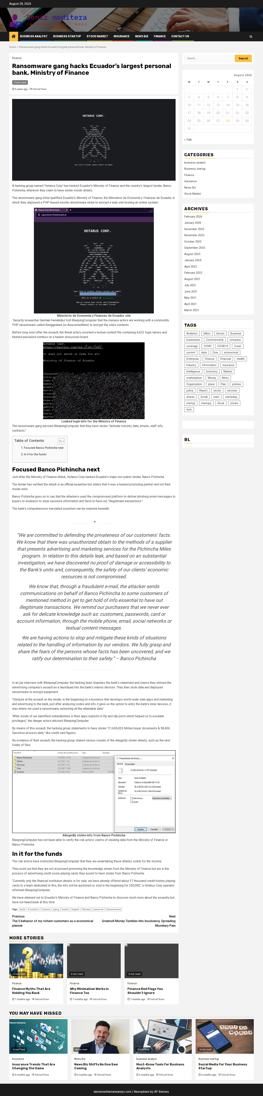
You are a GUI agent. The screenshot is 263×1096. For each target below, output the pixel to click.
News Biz (141, 36)
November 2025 (194, 235)
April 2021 (190, 304)
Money (212, 377)
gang (56, 909)
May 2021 (190, 298)
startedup (231, 396)
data (204, 352)
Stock (220, 403)
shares (190, 396)
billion (207, 333)
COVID (207, 346)
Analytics (192, 333)
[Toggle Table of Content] (59, 441)
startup (190, 403)
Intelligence (193, 371)
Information (209, 365)
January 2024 (192, 260)
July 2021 (190, 285)
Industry (191, 365)
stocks (234, 403)
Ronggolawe (53, 325)
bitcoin (220, 333)
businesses (193, 339)
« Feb (188, 139)
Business (235, 333)
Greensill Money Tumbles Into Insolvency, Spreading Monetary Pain (139, 921)
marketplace (194, 377)
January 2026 (192, 223)
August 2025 (192, 254)
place (211, 384)
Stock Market (97, 36)
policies (236, 384)
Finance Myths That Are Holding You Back (31, 991)
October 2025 (192, 241)
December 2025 (194, 229)
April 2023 (190, 266)
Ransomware (113, 909)
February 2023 (193, 273)
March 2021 (191, 310)
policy (189, 390)
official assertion (75, 484)
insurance (229, 365)
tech (189, 409)
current (190, 352)
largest (75, 909)
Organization (194, 384)
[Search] (251, 36)
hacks (65, 909)
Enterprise (192, 358)
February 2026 (193, 216)
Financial (225, 358)
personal (98, 909)
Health (241, 358)
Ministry (86, 909)
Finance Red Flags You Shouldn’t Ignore (145, 991)
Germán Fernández (52, 320)
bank (22, 909)
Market (228, 371)
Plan (223, 384)
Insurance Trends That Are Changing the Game (33, 1066)
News (225, 377)
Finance (160, 36)
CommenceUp (215, 339)
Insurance (122, 36)
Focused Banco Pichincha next (44, 448)
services (232, 390)
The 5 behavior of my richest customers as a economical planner (52, 921)
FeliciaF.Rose (40, 89)
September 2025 (194, 248)
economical (231, 352)
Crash (237, 346)
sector (217, 390)
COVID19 (222, 346)
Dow (215, 352)
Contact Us (180, 36)
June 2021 (190, 291)
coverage (192, 346)
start (216, 396)
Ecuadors (33, 909)
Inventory (212, 371)
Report (203, 390)
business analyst (34, 36)
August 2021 (192, 279)
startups (206, 403)
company (235, 339)
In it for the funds (35, 454)
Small (204, 396)
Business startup (67, 36)
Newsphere (141, 1092)
